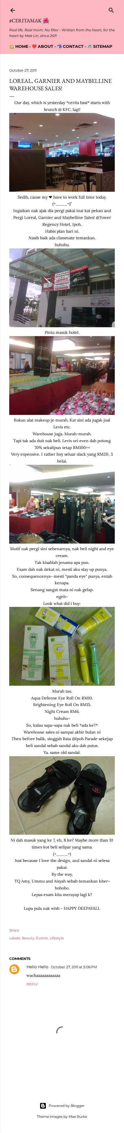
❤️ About (42, 46)
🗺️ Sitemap (99, 46)
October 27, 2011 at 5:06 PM (74, 967)
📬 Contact (70, 46)
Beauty (28, 938)
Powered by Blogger (66, 1105)
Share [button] (14, 930)
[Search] (111, 9)
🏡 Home (18, 46)
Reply (32, 984)
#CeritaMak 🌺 (29, 20)
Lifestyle (57, 938)
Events (42, 938)
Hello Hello (37, 966)
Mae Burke (78, 1116)
